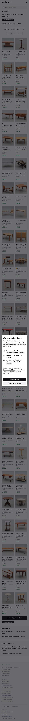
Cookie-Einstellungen (14, 383)
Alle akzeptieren (14, 379)
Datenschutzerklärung (9, 370)
